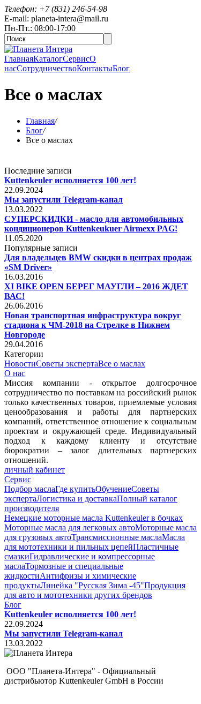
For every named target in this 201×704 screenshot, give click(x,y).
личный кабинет (34, 469)
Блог (121, 68)
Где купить (75, 488)
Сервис (76, 58)
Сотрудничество (47, 68)
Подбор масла (29, 488)
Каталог (48, 58)
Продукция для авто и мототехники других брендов (94, 590)
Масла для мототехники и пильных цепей (94, 542)
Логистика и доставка (76, 498)
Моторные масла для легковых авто (69, 527)
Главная (18, 58)
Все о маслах (121, 363)
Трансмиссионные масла (116, 537)
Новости (20, 363)
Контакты (95, 68)
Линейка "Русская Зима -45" (92, 585)
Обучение (113, 488)
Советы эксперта (67, 363)
